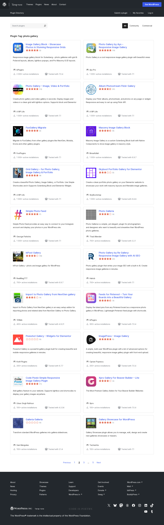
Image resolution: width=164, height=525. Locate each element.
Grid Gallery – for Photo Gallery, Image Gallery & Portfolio (43, 171)
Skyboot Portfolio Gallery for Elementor (120, 169)
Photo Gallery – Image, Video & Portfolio (47, 86)
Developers (74, 490)
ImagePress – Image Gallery (114, 336)
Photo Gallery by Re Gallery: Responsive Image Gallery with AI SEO (119, 254)
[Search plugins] (45, 25)
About (12, 482)
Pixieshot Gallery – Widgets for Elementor (48, 336)
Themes (42, 486)
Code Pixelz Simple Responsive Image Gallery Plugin (43, 379)
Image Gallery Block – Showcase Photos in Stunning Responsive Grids (46, 46)
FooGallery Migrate (36, 127)
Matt (130, 486)
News (12, 486)
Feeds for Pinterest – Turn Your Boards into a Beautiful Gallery (116, 296)
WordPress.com (135, 482)
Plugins (42, 490)
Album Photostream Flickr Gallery (117, 86)
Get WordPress (152, 4)
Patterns (43, 494)
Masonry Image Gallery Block (114, 127)
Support (72, 486)
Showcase (43, 482)
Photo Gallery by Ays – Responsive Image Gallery (113, 46)
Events (101, 486)
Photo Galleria (106, 211)
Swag (101, 494)
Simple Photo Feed (36, 211)
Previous (67, 462)
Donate (102, 490)
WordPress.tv (75, 494)
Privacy (13, 494)
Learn (71, 482)
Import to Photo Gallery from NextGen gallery (50, 294)
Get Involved (103, 482)
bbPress (131, 490)
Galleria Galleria (34, 419)
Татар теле (39, 509)
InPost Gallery (33, 252)
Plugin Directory (17, 13)
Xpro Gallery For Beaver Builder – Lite (119, 377)
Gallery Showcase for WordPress (117, 419)
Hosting (13, 490)
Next (99, 462)
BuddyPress (133, 494)
